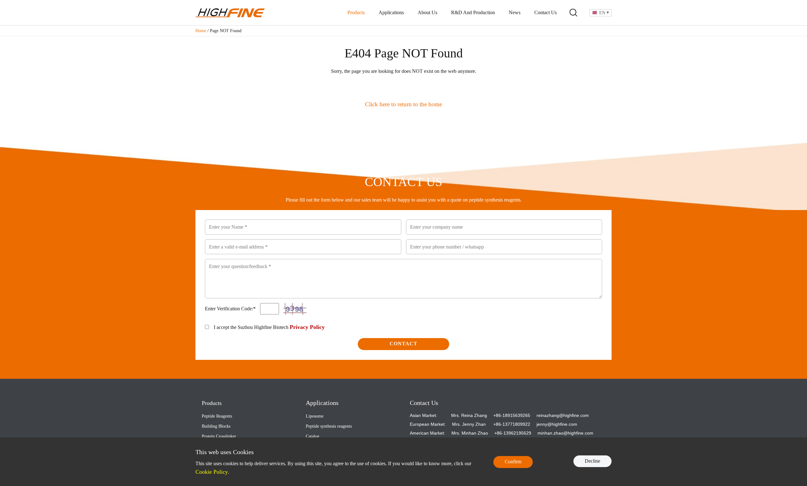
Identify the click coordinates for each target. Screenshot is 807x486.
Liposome (314, 416)
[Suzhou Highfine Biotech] (230, 12)
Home (200, 30)
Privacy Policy (307, 327)
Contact (403, 343)
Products (356, 12)
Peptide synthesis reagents (329, 426)
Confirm (513, 461)
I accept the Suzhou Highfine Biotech (269, 327)
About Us (427, 12)
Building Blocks (216, 426)
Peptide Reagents (217, 416)
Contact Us (545, 12)
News (514, 12)
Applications (391, 12)
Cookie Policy (211, 472)
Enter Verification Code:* (231, 308)
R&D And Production (473, 12)
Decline (592, 461)
